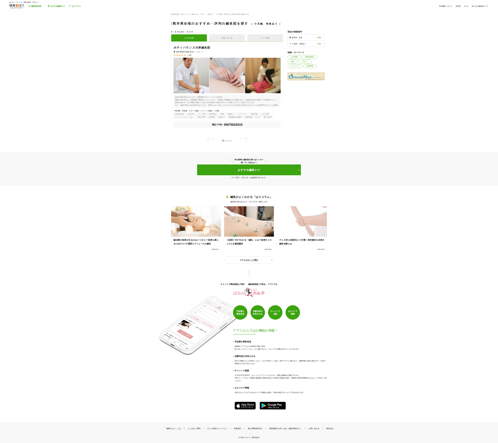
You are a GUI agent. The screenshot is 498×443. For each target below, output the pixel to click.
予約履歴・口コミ (445, 6)
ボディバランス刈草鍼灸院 (192, 47)
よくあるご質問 (194, 428)
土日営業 (294, 57)
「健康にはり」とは (173, 428)
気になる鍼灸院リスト (480, 6)
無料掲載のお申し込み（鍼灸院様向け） (285, 428)
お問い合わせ (314, 428)
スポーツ (305, 61)
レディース (295, 66)
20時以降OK (309, 57)
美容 (292, 61)
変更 (319, 37)
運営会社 (329, 428)
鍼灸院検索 (36, 6)
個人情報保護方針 (255, 428)
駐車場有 (310, 66)
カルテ (466, 6)
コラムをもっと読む (249, 260)
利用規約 (237, 428)
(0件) (190, 55)
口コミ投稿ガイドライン (217, 428)
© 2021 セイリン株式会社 (249, 437)
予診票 (458, 6)
